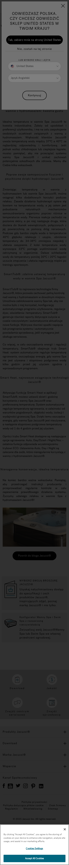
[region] (34, 844)
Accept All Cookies (34, 858)
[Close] (65, 829)
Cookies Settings (34, 848)
